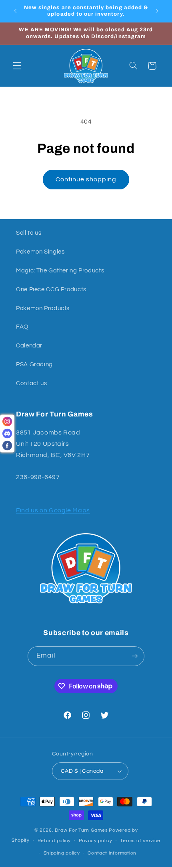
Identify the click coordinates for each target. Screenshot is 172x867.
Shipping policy (62, 853)
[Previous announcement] (15, 11)
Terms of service (140, 841)
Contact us (31, 383)
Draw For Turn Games (81, 830)
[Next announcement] (157, 11)
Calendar (29, 346)
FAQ (22, 327)
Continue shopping (86, 179)
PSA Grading (34, 364)
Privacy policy (95, 841)
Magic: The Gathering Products (60, 271)
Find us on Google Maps (53, 510)
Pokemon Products (43, 308)
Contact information (112, 853)
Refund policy (54, 841)
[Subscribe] (134, 656)
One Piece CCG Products (51, 289)
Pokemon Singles (40, 252)
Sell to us (28, 233)
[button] (17, 66)
